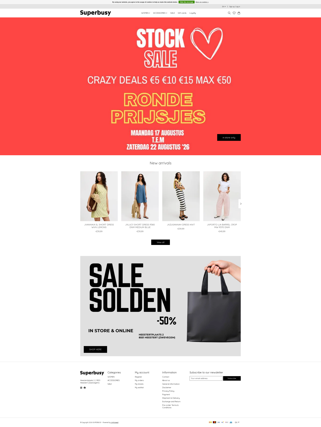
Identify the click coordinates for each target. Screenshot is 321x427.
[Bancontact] (222, 422)
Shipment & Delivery (171, 398)
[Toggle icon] (229, 13)
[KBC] (230, 422)
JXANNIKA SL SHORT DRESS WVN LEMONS (99, 226)
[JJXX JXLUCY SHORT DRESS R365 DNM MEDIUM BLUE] (140, 196)
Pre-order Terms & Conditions (170, 406)
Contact (165, 377)
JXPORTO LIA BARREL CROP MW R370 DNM (222, 226)
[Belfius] (226, 422)
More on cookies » (202, 2)
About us (166, 380)
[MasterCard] (214, 422)
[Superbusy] (95, 13)
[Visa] (218, 422)
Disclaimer (166, 387)
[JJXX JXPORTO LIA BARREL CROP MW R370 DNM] (222, 196)
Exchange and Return (171, 401)
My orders (139, 380)
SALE (172, 13)
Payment (166, 394)
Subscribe (232, 378)
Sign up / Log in (234, 7)
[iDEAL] (210, 422)
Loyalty (192, 13)
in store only (229, 137)
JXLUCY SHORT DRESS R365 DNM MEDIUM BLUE (140, 226)
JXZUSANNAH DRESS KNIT (181, 224)
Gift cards (182, 13)
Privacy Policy (168, 391)
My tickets (139, 384)
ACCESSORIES (114, 380)
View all (160, 242)
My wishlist (139, 387)
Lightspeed (114, 422)
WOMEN (111, 377)
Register (138, 377)
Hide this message (186, 2)
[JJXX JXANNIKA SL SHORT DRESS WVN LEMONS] (99, 196)
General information (171, 384)
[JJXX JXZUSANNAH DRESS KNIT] (181, 196)
